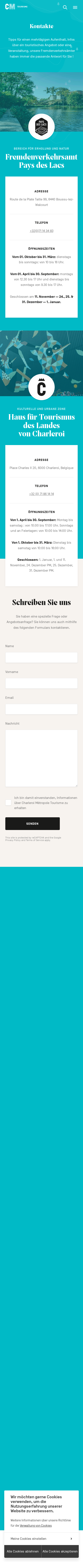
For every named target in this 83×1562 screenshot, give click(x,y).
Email (9, 698)
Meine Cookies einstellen (28, 1539)
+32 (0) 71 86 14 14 (41, 494)
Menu (75, 7)
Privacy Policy (13, 840)
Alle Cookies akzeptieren (60, 1551)
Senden (32, 824)
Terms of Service (35, 840)
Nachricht (12, 723)
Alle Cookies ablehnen (23, 1551)
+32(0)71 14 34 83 (41, 231)
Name (9, 646)
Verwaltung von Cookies (36, 1525)
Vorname (11, 672)
